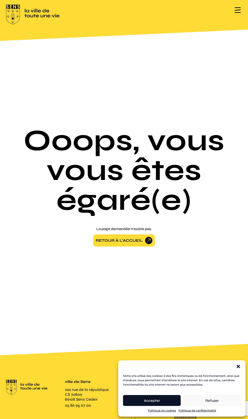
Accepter (152, 400)
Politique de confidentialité (197, 410)
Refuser (212, 400)
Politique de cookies (162, 410)
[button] (238, 366)
